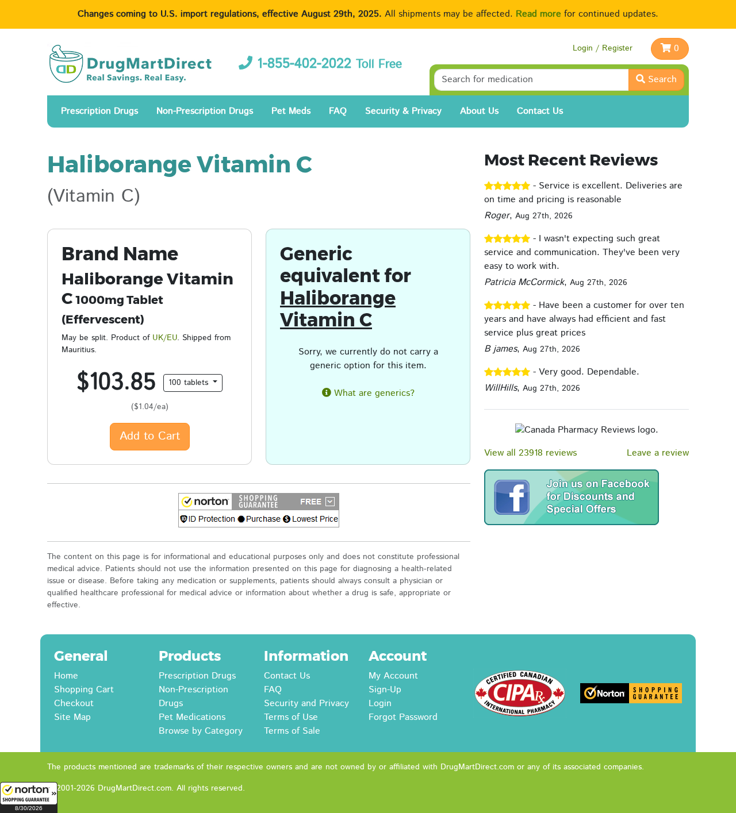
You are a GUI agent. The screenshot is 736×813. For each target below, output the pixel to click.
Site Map (72, 717)
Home (66, 676)
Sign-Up (385, 689)
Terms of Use (291, 717)
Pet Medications (192, 717)
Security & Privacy (403, 111)
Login (380, 703)
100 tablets (189, 382)
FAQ (338, 111)
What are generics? (373, 393)
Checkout (74, 703)
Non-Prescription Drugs (204, 111)
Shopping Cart (84, 689)
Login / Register (602, 48)
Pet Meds (290, 111)
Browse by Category (201, 731)
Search (661, 79)
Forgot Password (403, 717)
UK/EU (164, 338)
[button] (28, 797)
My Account (393, 676)
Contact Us (540, 111)
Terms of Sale (292, 731)
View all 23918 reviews (530, 453)
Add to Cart (150, 436)
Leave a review (658, 453)
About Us (479, 111)
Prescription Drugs (99, 111)
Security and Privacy (306, 703)
